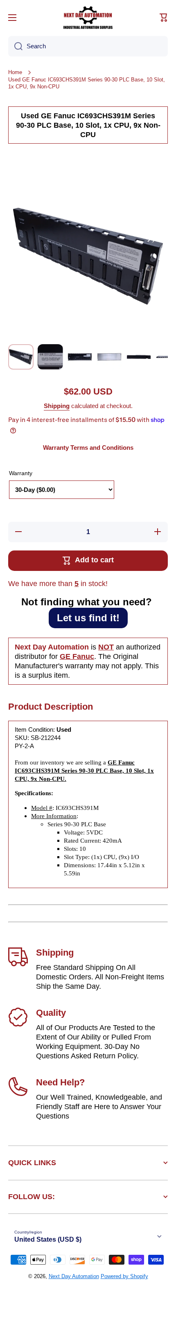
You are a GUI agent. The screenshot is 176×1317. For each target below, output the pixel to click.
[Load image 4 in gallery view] (109, 357)
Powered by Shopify (124, 1276)
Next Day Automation (74, 1276)
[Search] (15, 46)
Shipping (57, 405)
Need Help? (60, 1082)
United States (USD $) (47, 1239)
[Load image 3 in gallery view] (80, 357)
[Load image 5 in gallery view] (138, 357)
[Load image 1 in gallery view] (21, 357)
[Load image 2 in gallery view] (50, 357)
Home (15, 72)
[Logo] (88, 17)
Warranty (20, 473)
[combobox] (88, 46)
